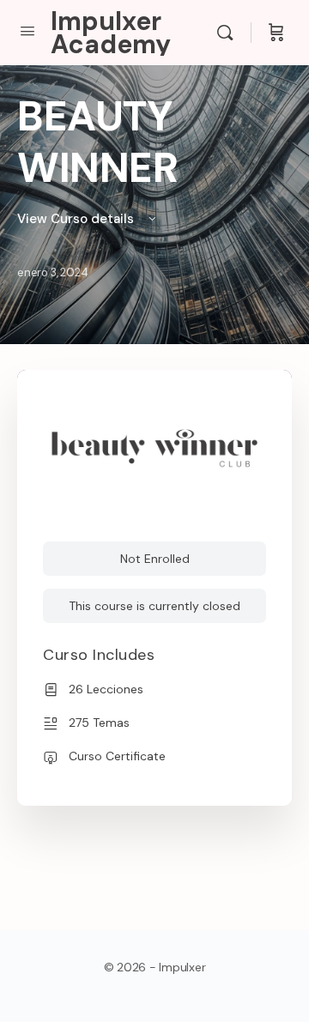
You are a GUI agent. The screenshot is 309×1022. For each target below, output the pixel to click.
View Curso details (77, 218)
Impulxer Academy (111, 32)
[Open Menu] (27, 30)
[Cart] (276, 32)
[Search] (229, 32)
